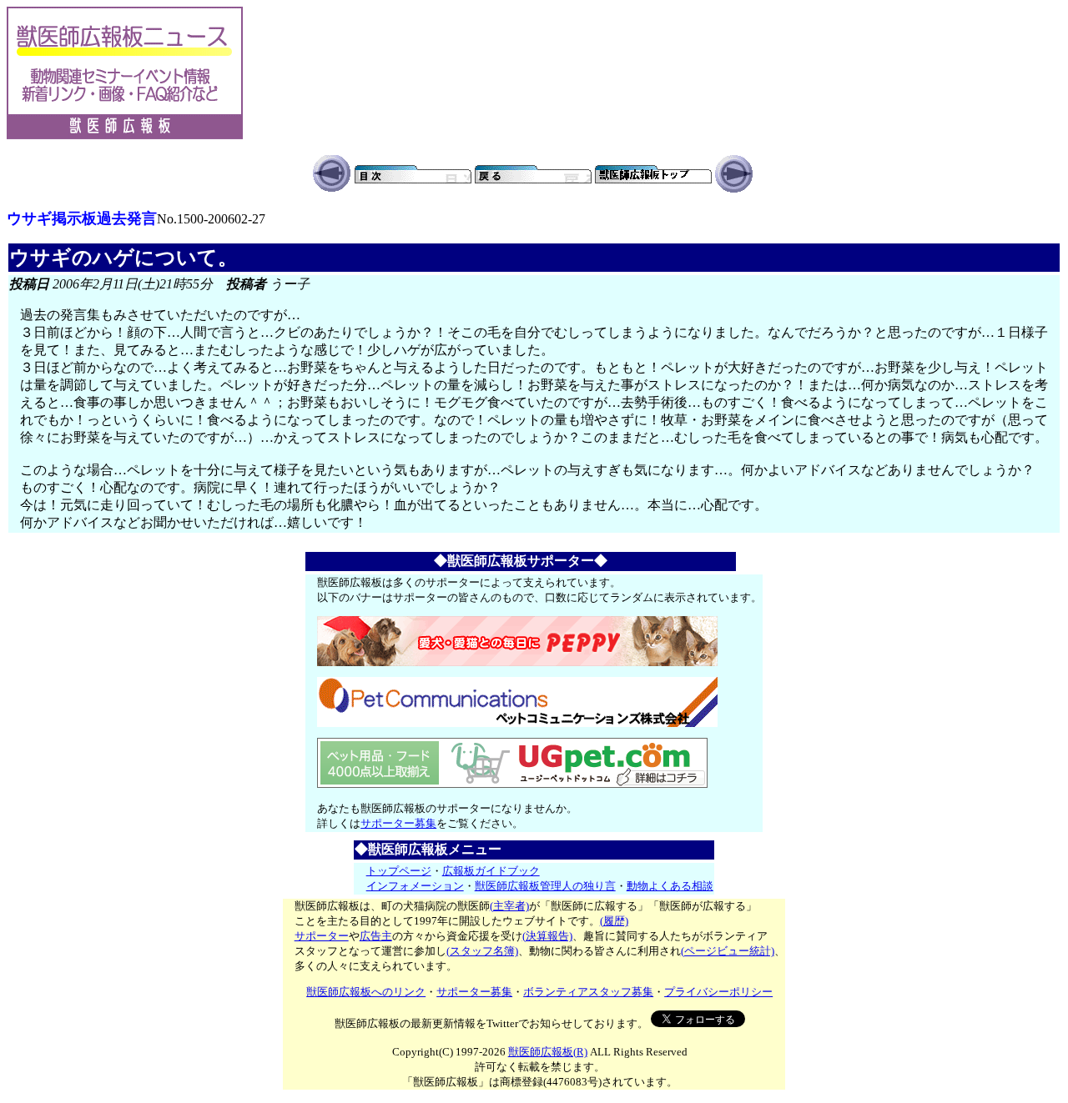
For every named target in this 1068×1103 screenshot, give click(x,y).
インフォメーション (415, 886)
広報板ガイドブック (491, 871)
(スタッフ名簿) (482, 951)
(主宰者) (509, 906)
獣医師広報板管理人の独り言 (545, 886)
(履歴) (614, 921)
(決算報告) (547, 936)
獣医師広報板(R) (547, 1051)
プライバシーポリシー (718, 991)
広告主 (376, 936)
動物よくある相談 (670, 886)
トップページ (398, 871)
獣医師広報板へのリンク (366, 991)
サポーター (322, 936)
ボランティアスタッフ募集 (588, 991)
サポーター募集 (398, 823)
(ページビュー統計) (727, 951)
